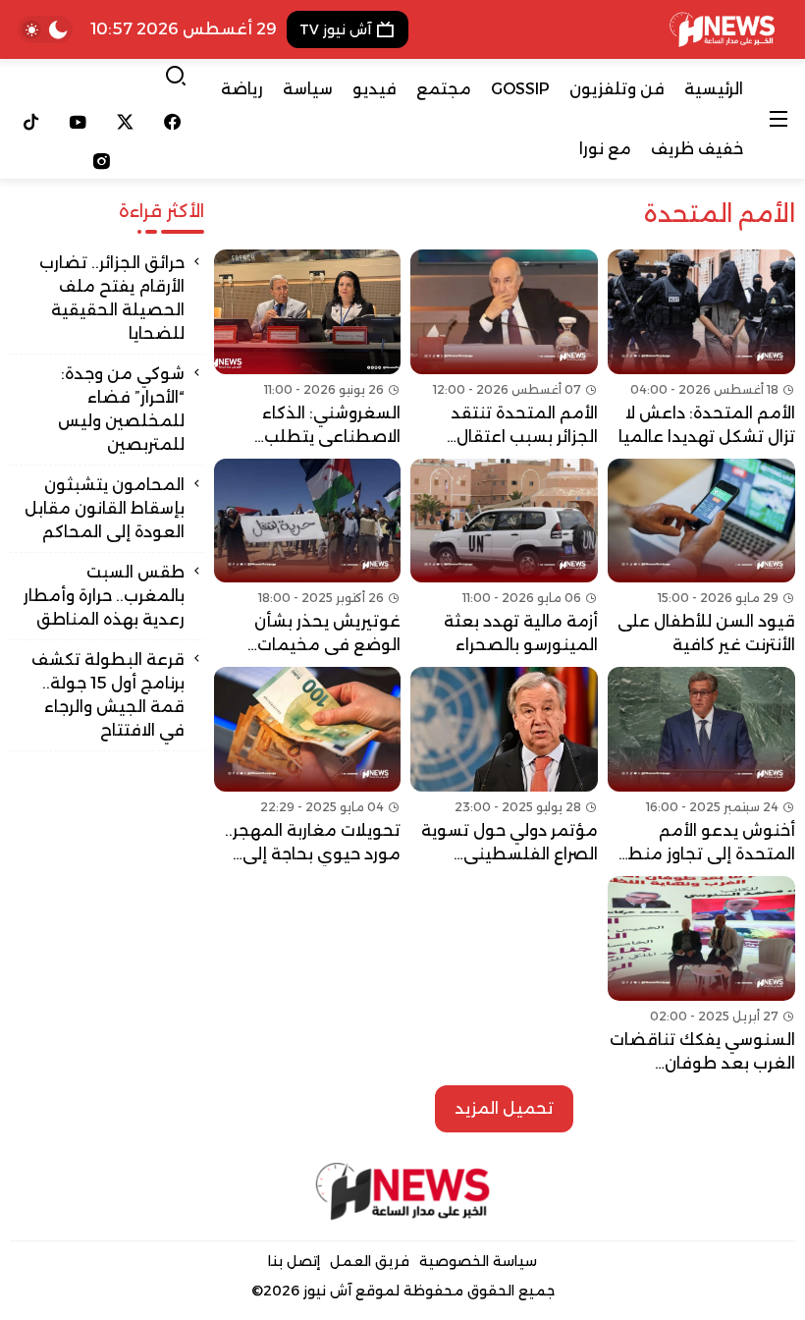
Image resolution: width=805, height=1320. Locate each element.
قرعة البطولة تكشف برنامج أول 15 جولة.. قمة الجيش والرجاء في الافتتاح (108, 695)
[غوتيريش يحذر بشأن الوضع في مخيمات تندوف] (308, 558)
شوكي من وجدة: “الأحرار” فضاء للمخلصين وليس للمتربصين (121, 409)
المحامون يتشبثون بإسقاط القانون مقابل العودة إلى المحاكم (105, 508)
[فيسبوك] (171, 121)
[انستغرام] (101, 161)
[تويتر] (125, 121)
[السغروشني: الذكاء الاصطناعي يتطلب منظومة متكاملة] (308, 349)
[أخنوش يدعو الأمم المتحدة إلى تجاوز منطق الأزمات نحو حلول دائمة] (701, 766)
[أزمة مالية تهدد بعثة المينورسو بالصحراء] (504, 558)
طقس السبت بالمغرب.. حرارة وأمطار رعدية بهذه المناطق (104, 596)
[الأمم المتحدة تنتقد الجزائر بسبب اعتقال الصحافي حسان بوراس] (504, 349)
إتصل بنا (294, 1261)
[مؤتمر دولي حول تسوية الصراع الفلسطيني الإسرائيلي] (504, 766)
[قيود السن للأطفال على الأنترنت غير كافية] (701, 558)
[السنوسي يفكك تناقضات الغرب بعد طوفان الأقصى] (701, 975)
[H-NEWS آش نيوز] (722, 29)
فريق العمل (369, 1261)
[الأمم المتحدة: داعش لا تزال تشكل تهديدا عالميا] (701, 349)
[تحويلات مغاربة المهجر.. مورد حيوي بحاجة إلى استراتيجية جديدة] (308, 766)
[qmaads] (402, 1191)
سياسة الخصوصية (478, 1261)
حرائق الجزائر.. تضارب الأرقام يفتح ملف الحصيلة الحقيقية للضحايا (112, 298)
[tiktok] (31, 121)
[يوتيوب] (78, 121)
